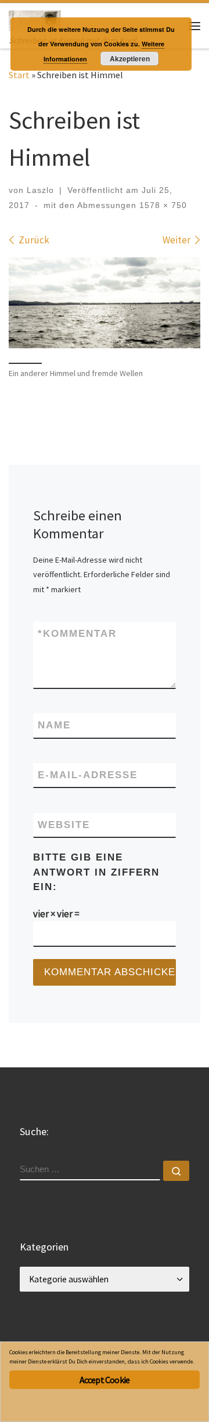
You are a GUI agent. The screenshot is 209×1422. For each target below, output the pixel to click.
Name (54, 725)
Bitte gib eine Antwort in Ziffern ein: (96, 872)
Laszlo (40, 190)
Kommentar (77, 633)
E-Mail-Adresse (88, 775)
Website (64, 824)
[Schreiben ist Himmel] (104, 302)
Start (19, 75)
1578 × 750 (161, 205)
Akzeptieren (130, 58)
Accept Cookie (105, 1379)
